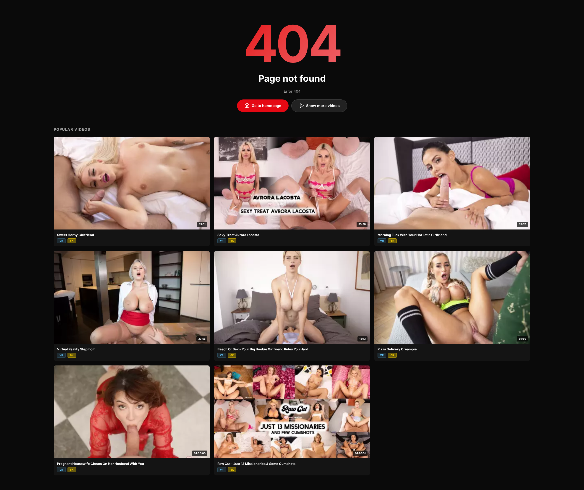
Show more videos (323, 105)
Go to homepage (266, 105)
